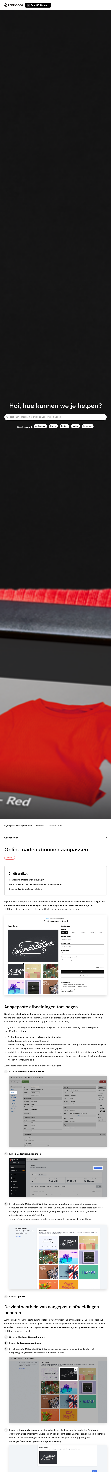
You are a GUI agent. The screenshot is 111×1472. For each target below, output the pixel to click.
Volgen (9, 857)
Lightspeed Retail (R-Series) (18, 825)
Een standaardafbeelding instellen (25, 889)
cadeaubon (40, 426)
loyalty (53, 426)
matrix (75, 426)
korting (64, 426)
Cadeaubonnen (55, 825)
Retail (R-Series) (39, 5)
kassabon (87, 426)
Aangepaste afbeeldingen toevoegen (26, 880)
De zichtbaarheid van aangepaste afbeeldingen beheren (35, 884)
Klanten (40, 825)
